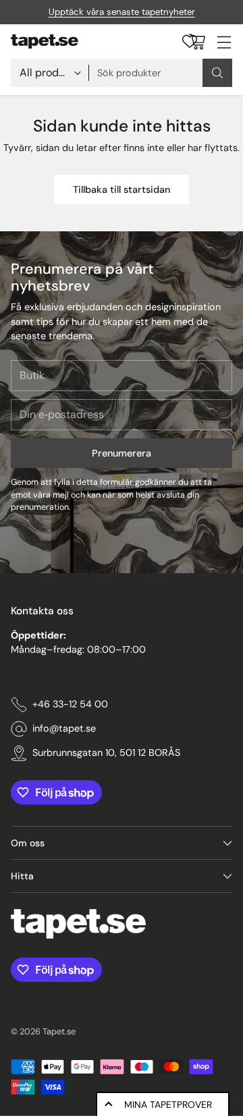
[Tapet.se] (44, 42)
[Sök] (217, 73)
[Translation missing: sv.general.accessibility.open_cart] (197, 41)
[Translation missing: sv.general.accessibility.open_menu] (224, 41)
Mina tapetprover (168, 1104)
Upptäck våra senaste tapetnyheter (122, 12)
